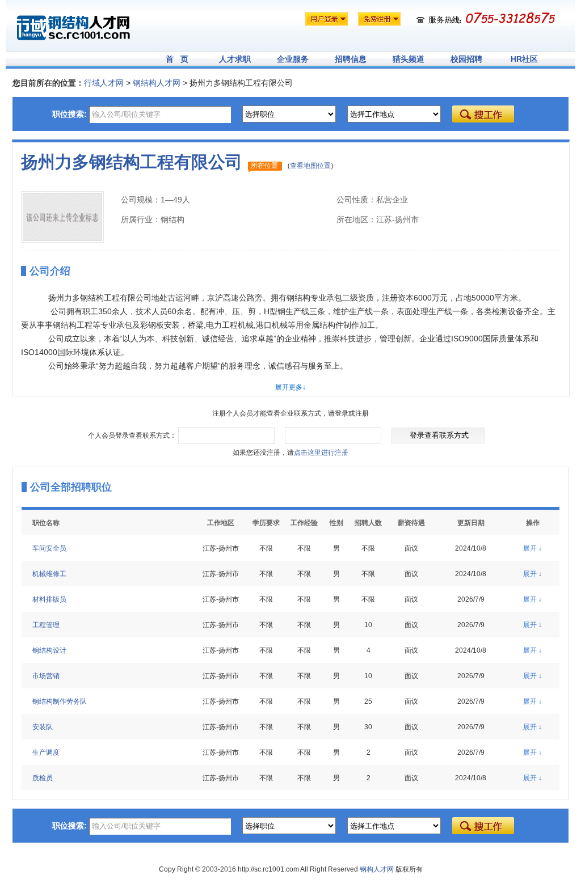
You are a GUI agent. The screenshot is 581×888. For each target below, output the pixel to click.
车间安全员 (49, 548)
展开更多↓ (290, 387)
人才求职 (235, 59)
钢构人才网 (377, 869)
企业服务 (293, 59)
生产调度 (46, 752)
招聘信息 (351, 59)
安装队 (42, 727)
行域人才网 (104, 82)
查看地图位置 (310, 166)
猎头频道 (408, 59)
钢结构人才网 (156, 82)
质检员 (42, 778)
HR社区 (524, 59)
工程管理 (46, 625)
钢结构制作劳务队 (59, 701)
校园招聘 (466, 59)
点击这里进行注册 (321, 452)
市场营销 (46, 676)
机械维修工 (49, 574)
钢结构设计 (49, 650)
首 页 (177, 59)
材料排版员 (49, 599)
